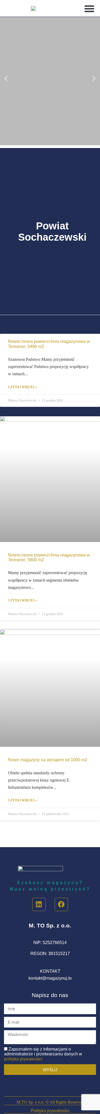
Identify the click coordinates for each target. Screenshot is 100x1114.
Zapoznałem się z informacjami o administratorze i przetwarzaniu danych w (43, 1054)
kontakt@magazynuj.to (50, 978)
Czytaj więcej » (22, 387)
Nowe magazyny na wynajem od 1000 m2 (47, 759)
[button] (89, 9)
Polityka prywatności (50, 1110)
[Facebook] (61, 904)
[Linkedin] (39, 904)
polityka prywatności (23, 1059)
